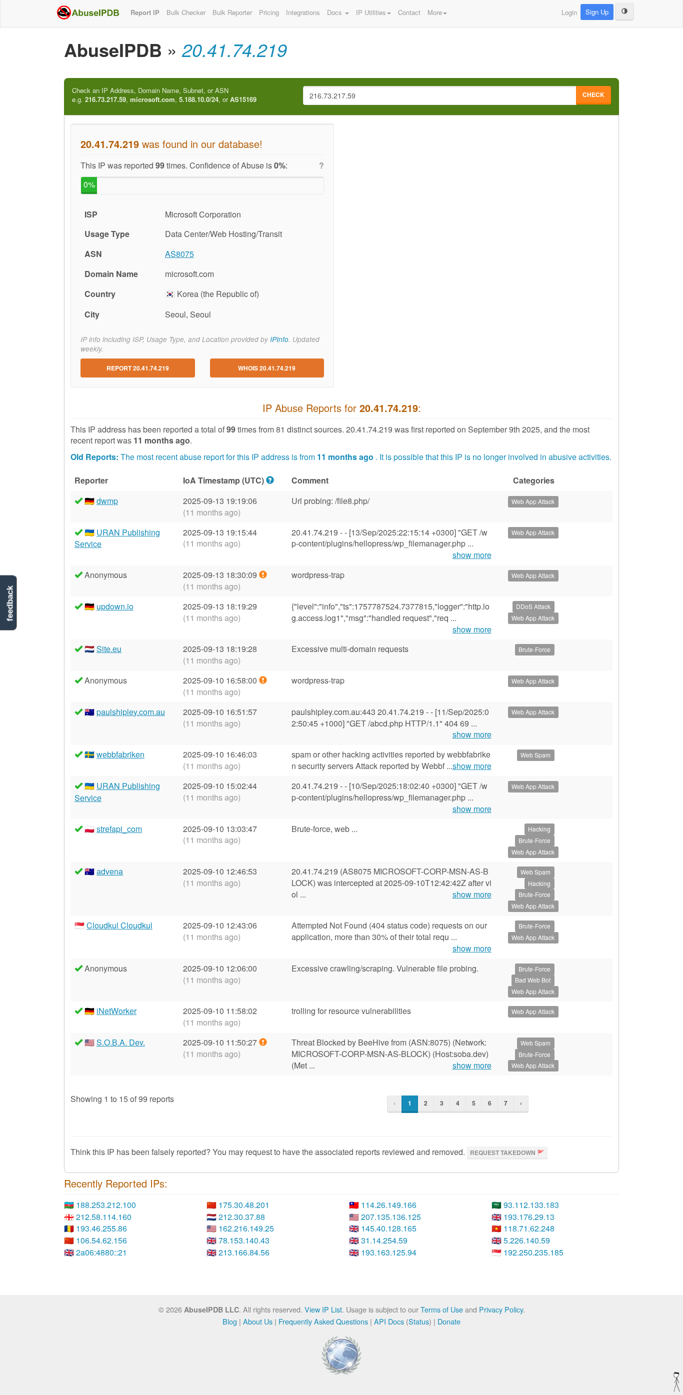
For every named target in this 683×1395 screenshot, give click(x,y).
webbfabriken (120, 754)
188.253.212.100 (106, 1204)
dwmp (107, 500)
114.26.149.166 (388, 1204)
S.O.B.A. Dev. (120, 1042)
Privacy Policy (501, 1309)
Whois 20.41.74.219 (267, 368)
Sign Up (597, 11)
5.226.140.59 (527, 1240)
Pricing (269, 12)
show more (472, 555)
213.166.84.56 (244, 1252)
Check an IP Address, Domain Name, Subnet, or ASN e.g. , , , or (164, 95)
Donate (449, 1321)
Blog (229, 1321)
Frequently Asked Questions (323, 1321)
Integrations (303, 12)
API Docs (389, 1321)
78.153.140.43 (244, 1240)
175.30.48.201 (244, 1204)
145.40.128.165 (388, 1228)
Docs (335, 12)
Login (569, 12)
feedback (9, 603)
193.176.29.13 (529, 1216)
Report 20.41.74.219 (137, 368)
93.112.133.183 (531, 1204)
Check (593, 94)
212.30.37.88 (241, 1216)
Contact (409, 12)
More (435, 12)
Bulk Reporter (232, 12)
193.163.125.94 (388, 1252)
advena (109, 871)
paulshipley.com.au (130, 712)
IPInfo (279, 339)
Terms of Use (441, 1309)
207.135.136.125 (391, 1216)
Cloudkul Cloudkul (119, 925)
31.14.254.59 (384, 1240)
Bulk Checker (186, 12)
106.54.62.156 (101, 1240)
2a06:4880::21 (101, 1252)
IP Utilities (371, 12)
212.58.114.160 (104, 1216)
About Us (257, 1321)
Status (418, 1321)
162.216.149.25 (246, 1228)
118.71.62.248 (529, 1228)
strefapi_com (119, 828)
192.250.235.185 (534, 1252)
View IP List (323, 1309)
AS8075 (179, 254)
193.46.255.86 (101, 1228)
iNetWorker (116, 1010)
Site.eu (109, 648)
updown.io (115, 606)
